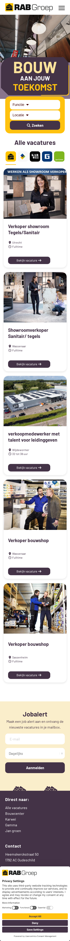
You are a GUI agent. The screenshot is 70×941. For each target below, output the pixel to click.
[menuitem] (60, 7)
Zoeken (37, 125)
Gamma (11, 825)
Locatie (19, 115)
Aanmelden (35, 768)
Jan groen (13, 830)
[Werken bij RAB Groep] (29, 7)
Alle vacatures (16, 807)
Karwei (10, 819)
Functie (19, 105)
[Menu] (60, 7)
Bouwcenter (14, 813)
